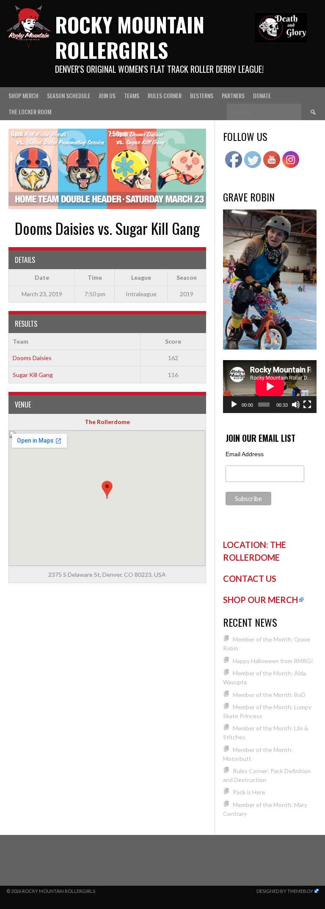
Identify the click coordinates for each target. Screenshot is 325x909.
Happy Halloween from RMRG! (273, 660)
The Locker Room (29, 111)
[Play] (234, 404)
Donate (262, 95)
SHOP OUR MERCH (260, 600)
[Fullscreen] (307, 404)
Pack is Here (249, 792)
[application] (270, 386)
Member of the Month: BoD (269, 694)
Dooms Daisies (32, 357)
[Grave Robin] (270, 347)
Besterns (201, 95)
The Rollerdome (107, 421)
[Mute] (296, 404)
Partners (233, 95)
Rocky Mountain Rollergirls (129, 37)
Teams (131, 95)
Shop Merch (23, 95)
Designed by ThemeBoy (284, 891)
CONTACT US (249, 578)
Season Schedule (68, 95)
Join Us (107, 95)
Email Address (245, 454)
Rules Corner (165, 95)
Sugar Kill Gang (33, 374)
